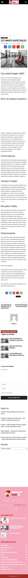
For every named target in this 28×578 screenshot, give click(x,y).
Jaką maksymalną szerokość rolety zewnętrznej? (6, 306)
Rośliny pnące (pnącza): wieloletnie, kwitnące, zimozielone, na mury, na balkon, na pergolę (13, 564)
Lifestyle (3, 550)
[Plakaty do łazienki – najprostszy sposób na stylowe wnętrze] (5, 528)
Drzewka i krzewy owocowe (9, 559)
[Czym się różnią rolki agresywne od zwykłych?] (5, 355)
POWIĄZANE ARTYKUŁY (9, 332)
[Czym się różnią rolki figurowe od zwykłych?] (5, 340)
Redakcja (6, 43)
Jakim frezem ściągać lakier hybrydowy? (21, 305)
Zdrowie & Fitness (6, 569)
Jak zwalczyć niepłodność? (18, 518)
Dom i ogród (4, 545)
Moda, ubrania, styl (6, 547)
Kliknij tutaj (12, 284)
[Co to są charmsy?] (3, 535)
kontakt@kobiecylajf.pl (19, 505)
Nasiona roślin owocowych (9, 552)
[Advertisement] (14, 19)
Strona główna (4, 35)
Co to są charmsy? (15, 533)
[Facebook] (11, 509)
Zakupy (2, 37)
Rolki (6, 37)
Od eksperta (4, 557)
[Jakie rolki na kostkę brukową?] (5, 348)
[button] (26, 2)
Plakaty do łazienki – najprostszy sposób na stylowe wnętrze (17, 527)
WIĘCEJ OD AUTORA (8, 334)
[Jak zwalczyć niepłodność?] (5, 520)
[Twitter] (16, 509)
